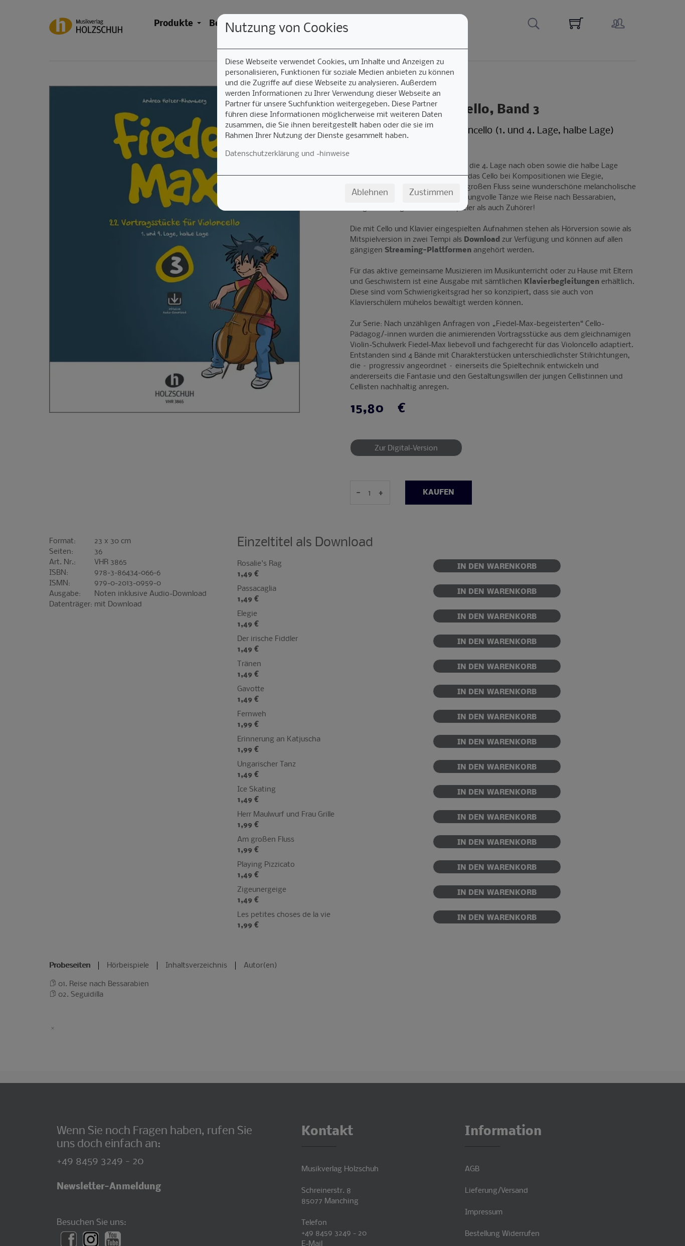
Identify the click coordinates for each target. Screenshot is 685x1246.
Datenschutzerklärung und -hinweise (287, 154)
